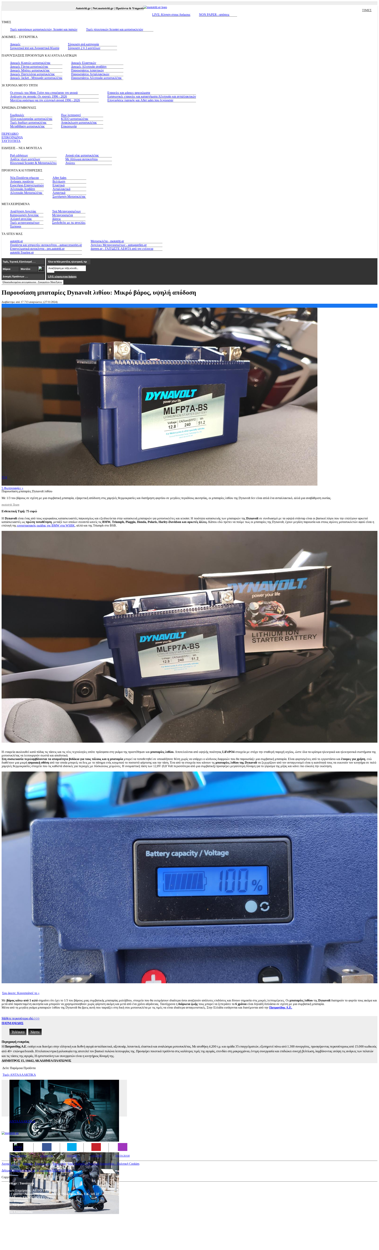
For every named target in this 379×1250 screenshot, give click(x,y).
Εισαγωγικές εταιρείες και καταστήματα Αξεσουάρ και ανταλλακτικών (151, 96)
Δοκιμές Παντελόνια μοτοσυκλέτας (32, 74)
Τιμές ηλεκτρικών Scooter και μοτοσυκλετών (114, 29)
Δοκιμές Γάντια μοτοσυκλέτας (29, 66)
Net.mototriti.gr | (76, 8)
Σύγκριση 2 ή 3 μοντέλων (84, 48)
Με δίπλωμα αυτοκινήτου (81, 159)
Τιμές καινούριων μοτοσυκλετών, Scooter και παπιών (43, 29)
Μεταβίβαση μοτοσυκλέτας (27, 126)
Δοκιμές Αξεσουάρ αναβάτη (88, 66)
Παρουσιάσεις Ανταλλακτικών (90, 74)
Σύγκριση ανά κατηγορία (83, 44)
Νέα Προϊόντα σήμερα (24, 177)
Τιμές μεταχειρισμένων (24, 222)
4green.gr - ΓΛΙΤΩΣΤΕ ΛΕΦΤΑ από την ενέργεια (122, 248)
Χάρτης (35, 1032)
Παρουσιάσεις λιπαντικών (87, 70)
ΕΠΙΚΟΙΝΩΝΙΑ (12, 137)
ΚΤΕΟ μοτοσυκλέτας (74, 118)
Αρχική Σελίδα (11, 1163)
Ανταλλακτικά (61, 189)
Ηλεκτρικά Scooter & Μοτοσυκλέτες (33, 163)
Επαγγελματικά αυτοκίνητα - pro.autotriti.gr (37, 248)
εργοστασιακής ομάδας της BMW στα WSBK (46, 525)
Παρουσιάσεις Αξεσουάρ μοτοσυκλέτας (96, 77)
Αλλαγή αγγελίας (21, 218)
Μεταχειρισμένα (62, 215)
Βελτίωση (59, 181)
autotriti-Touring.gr (22, 252)
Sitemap (28, 1163)
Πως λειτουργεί (71, 115)
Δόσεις (56, 218)
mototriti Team (10, 504)
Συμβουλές (17, 115)
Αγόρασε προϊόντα (22, 181)
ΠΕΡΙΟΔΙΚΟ (10, 133)
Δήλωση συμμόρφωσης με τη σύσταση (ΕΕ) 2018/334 (36, 1170)
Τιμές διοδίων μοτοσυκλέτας (28, 122)
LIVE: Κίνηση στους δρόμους (171, 14)
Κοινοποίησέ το (20, 993)
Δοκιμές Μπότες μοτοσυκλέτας (30, 70)
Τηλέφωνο (17, 1032)
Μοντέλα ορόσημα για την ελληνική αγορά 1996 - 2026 (45, 100)
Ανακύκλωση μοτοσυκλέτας (79, 122)
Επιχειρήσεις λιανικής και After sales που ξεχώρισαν (140, 100)
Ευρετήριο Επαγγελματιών (27, 185)
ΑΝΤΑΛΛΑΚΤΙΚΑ (22, 1121)
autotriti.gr (16, 241)
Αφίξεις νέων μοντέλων (25, 159)
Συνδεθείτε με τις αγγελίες (68, 222)
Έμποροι (15, 226)
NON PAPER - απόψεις (214, 14)
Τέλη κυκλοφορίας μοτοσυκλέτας (31, 118)
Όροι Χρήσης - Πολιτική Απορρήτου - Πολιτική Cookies (103, 1163)
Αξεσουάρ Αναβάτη (22, 189)
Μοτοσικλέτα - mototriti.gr (107, 241)
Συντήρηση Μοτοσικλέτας (69, 196)
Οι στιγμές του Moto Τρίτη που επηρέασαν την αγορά (44, 92)
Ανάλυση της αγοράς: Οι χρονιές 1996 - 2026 (38, 96)
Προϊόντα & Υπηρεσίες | (104, 8)
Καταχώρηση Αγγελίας (24, 215)
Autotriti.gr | (56, 8)
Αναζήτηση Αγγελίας (23, 211)
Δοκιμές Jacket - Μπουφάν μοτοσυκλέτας (36, 77)
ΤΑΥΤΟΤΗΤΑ (11, 141)
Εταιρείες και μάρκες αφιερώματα (128, 92)
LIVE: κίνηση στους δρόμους (62, 276)
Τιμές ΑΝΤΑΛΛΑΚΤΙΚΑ (19, 1074)
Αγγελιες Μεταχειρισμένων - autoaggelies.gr (119, 245)
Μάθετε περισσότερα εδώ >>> (20, 1018)
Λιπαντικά (59, 192)
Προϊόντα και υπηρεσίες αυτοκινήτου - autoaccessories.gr (46, 245)
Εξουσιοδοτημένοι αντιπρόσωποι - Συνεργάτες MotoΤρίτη (32, 282)
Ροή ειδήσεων (19, 155)
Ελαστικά (59, 185)
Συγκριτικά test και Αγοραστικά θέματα (34, 48)
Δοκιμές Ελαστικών (83, 62)
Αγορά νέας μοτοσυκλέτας (82, 155)
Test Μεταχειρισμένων (66, 211)
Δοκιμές (15, 44)
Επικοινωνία (69, 126)
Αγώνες (70, 163)
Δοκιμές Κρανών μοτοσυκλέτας (30, 62)
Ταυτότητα (59, 1163)
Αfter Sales (59, 177)
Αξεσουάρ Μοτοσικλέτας (26, 192)
